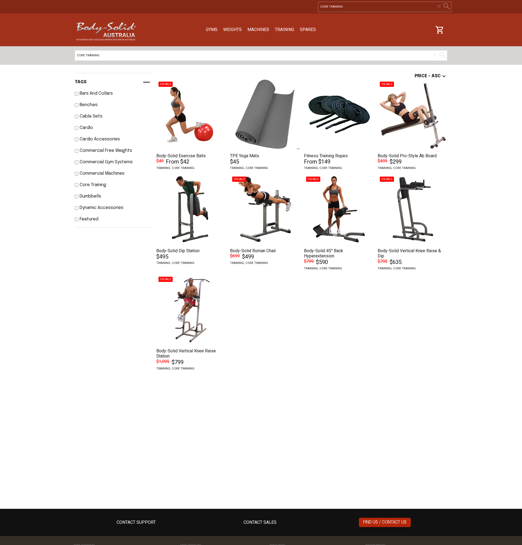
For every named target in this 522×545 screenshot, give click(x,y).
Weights (232, 29)
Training (284, 29)
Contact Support (136, 522)
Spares (308, 29)
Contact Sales (260, 522)
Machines (258, 29)
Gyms (211, 29)
